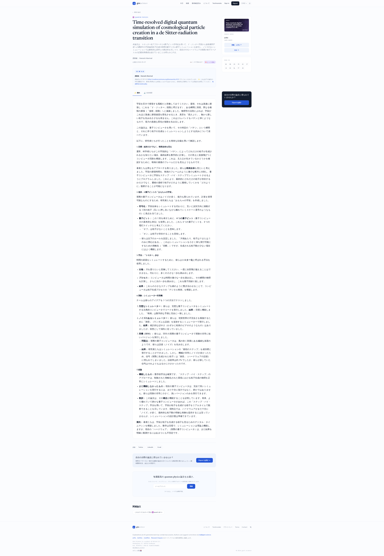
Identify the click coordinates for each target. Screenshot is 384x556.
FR (238, 64)
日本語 (243, 3)
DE (226, 64)
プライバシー (227, 527)
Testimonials (217, 3)
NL (234, 68)
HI (243, 64)
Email (159, 447)
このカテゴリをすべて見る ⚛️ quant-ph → (148, 512)
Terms (237, 527)
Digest (235, 3)
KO (230, 68)
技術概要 (148, 93)
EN (230, 64)
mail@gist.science (205, 535)
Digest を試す (236, 103)
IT (247, 64)
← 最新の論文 (137, 12)
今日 (181, 3)
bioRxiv (139, 538)
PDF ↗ (236, 50)
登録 (191, 486)
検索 (187, 3)
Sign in (226, 3)
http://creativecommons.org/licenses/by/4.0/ (163, 79)
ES (234, 64)
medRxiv (147, 538)
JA (226, 68)
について (207, 3)
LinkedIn (150, 447)
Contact (244, 527)
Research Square (157, 538)
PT (238, 68)
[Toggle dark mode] (250, 3)
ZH (243, 68)
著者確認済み (196, 3)
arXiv (134, 538)
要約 (137, 93)
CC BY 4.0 (140, 71)
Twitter (140, 447)
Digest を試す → (204, 460)
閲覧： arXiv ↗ (237, 45)
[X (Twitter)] (251, 527)
